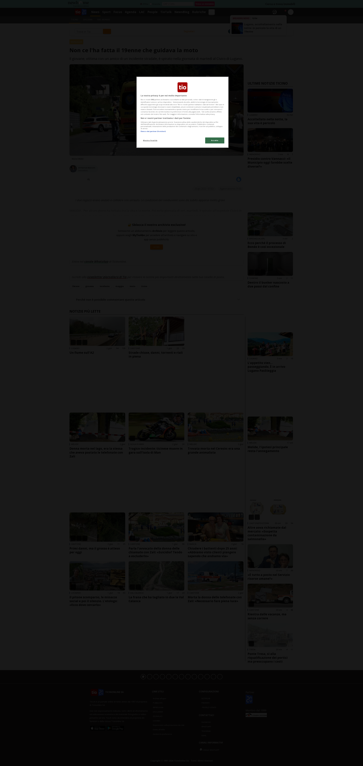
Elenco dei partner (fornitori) (153, 131)
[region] (182, 112)
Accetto (214, 140)
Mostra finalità (150, 140)
